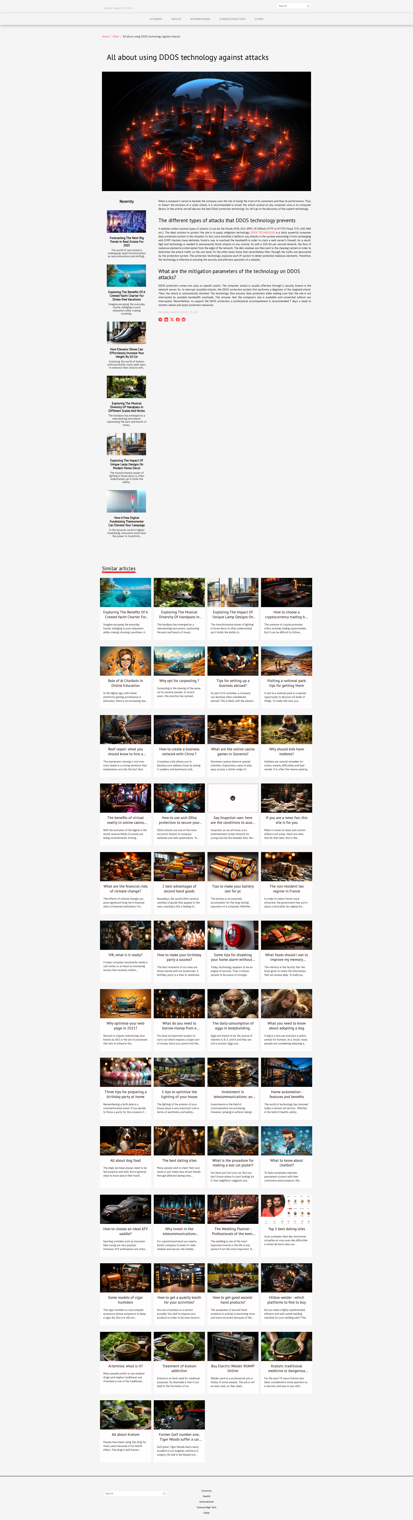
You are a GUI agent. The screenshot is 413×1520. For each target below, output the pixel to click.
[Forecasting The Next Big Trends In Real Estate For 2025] (126, 221)
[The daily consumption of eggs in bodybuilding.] (233, 1003)
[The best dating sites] (179, 1140)
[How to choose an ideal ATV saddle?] (125, 1209)
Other (259, 19)
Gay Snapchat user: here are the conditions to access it (233, 822)
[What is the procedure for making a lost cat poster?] (233, 1140)
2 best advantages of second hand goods (179, 888)
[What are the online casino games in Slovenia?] (233, 729)
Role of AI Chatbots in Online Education (125, 683)
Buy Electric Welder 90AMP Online (233, 1368)
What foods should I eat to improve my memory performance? (286, 959)
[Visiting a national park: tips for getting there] (286, 660)
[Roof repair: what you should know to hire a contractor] (125, 729)
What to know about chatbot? (286, 1163)
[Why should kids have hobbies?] (286, 729)
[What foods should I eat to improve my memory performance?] (286, 934)
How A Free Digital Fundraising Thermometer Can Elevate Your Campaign (126, 521)
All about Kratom (125, 1434)
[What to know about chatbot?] (286, 1140)
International (200, 19)
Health (176, 19)
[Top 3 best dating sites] (286, 1209)
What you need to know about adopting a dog (286, 1025)
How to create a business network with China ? (179, 751)
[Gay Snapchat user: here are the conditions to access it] (233, 797)
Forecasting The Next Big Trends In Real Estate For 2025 (127, 241)
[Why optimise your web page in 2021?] (125, 1003)
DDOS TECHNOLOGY (263, 232)
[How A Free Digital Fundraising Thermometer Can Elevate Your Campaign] (126, 501)
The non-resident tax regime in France (286, 888)
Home (105, 36)
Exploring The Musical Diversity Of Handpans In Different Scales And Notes (126, 407)
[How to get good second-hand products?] (233, 1277)
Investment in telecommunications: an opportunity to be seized (233, 1096)
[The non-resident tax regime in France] (286, 866)
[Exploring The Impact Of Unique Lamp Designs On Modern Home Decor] (126, 444)
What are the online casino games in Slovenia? (233, 751)
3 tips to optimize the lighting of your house (179, 1094)
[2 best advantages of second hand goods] (179, 866)
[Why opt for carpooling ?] (179, 660)
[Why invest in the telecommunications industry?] (179, 1209)
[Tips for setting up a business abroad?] (233, 660)
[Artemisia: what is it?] (125, 1346)
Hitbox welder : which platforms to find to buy (286, 1300)
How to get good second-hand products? (233, 1300)
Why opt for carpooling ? (179, 680)
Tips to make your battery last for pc (233, 888)
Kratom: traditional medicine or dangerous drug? (286, 1371)
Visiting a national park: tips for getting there (286, 683)
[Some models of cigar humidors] (125, 1277)
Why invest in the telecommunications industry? (179, 1233)
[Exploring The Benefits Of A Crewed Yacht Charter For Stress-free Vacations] (126, 275)
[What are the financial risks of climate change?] (125, 866)
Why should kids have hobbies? (286, 751)
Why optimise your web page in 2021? (125, 1025)
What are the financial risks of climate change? (126, 888)
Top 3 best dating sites (286, 1228)
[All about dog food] (125, 1140)
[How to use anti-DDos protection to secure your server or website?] (179, 797)
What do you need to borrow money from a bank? (179, 1028)
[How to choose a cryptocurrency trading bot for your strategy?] (286, 592)
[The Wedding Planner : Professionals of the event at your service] (233, 1209)
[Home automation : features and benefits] (286, 1072)
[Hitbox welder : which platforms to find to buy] (286, 1277)
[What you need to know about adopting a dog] (286, 1003)
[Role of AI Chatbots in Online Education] (125, 660)
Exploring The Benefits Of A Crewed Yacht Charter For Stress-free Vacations (126, 295)
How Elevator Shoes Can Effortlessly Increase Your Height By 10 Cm (127, 353)
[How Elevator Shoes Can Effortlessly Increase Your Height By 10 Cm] (126, 333)
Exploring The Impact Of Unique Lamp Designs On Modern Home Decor (126, 464)
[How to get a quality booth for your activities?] (179, 1277)
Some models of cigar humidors (125, 1300)
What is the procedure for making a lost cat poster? (233, 1163)
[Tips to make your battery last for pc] (233, 866)
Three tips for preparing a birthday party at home (126, 1094)
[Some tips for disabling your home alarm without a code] (233, 934)
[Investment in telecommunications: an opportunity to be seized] (233, 1072)
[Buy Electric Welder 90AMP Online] (233, 1346)
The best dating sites (179, 1160)
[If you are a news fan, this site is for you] (286, 797)
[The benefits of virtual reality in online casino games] (125, 797)
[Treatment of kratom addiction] (179, 1346)
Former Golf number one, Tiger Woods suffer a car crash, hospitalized (179, 1439)
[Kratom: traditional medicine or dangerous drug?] (286, 1346)
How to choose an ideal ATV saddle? (125, 1231)
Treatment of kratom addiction (179, 1368)
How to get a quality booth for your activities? (179, 1300)
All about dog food (125, 1160)
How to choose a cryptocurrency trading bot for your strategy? (286, 617)
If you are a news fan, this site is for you (286, 820)
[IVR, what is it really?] (125, 934)
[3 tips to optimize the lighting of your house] (179, 1072)
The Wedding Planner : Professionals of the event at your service (233, 1233)
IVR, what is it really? (125, 954)
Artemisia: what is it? (125, 1366)
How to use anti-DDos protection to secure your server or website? (179, 822)
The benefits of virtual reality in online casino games (125, 822)
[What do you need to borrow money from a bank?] (179, 1003)
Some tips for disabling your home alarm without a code (233, 959)
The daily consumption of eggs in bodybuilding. (233, 1025)
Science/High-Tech (233, 19)
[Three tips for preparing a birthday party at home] (125, 1072)
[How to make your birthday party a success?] (179, 934)
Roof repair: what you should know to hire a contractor (125, 754)
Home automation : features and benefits (286, 1094)
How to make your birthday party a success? (179, 957)
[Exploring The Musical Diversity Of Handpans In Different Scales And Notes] (126, 387)
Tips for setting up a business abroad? (233, 683)
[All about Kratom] (125, 1414)
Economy (156, 19)
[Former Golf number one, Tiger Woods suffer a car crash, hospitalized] (179, 1414)
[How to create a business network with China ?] (179, 729)
